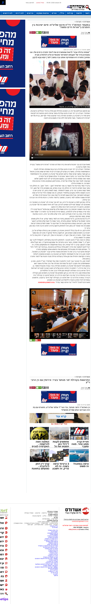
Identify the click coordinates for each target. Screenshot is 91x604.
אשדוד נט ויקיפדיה (52, 561)
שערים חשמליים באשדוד (50, 557)
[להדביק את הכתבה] (38, 341)
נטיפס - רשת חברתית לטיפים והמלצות (46, 564)
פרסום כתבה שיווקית (51, 563)
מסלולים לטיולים (53, 568)
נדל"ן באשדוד (54, 526)
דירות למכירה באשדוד (51, 539)
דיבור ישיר (55, 519)
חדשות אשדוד (53, 514)
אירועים (30, 13)
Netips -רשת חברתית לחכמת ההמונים (46, 558)
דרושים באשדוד (53, 551)
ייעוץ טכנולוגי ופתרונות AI (50, 547)
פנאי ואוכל (45, 523)
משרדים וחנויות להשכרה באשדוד (48, 546)
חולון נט (55, 574)
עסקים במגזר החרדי (44, 522)
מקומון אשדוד (54, 534)
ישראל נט (55, 527)
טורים (54, 13)
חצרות (78, 22)
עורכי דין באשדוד (53, 556)
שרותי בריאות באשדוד (51, 548)
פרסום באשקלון (53, 543)
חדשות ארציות (36, 516)
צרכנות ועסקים (42, 13)
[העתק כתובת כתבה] (45, 33)
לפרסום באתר (30, 3)
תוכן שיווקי (55, 522)
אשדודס (86, 22)
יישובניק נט (54, 532)
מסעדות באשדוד (53, 537)
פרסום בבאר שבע (52, 544)
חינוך (56, 513)
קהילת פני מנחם (81, 405)
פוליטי (50, 516)
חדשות (79, 13)
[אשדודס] (75, 514)
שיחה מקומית (18, 523)
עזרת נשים (49, 524)
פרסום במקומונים (53, 533)
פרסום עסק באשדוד (52, 541)
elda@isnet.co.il (74, 529)
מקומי (56, 516)
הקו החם (30, 524)
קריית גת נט (54, 572)
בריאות (44, 513)
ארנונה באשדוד (53, 554)
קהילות (70, 13)
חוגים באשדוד (53, 553)
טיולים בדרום (54, 570)
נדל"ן (62, 13)
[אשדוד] (78, 11)
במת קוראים (46, 519)
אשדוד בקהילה (52, 511)
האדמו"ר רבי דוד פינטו (80, 49)
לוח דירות (20, 13)
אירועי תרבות (54, 523)
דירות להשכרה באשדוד (51, 540)
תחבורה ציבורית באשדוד (32, 523)
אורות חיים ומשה (68, 49)
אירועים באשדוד (53, 550)
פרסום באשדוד (53, 560)
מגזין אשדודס (39, 524)
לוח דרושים (7, 13)
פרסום (56, 575)
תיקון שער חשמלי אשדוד (50, 565)
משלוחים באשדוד (52, 536)
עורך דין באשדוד (53, 571)
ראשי (87, 13)
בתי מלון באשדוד (53, 530)
